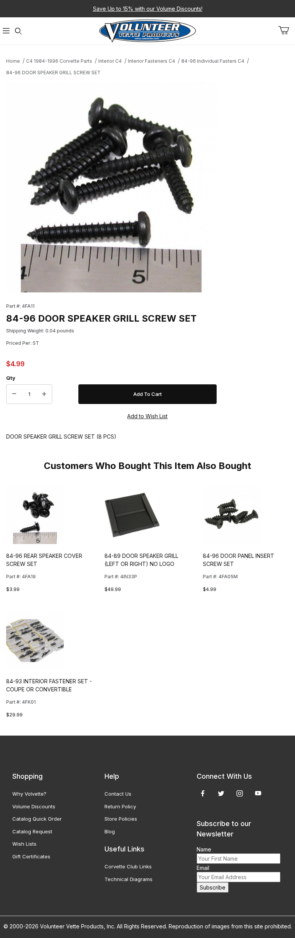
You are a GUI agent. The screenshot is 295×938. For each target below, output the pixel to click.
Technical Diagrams (128, 879)
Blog (109, 831)
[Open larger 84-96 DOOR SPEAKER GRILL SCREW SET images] (111, 187)
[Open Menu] (6, 31)
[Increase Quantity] (44, 394)
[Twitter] (221, 793)
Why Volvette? (29, 794)
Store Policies (120, 819)
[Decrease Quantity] (14, 394)
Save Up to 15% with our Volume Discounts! (147, 8)
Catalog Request (32, 831)
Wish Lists (24, 844)
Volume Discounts (33, 806)
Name (204, 849)
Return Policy (120, 806)
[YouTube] (258, 793)
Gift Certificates (31, 856)
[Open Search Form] (18, 31)
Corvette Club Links (128, 866)
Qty (10, 378)
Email (203, 868)
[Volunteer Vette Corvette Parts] (147, 30)
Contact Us (117, 794)
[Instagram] (239, 793)
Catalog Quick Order (37, 819)
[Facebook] (203, 793)
